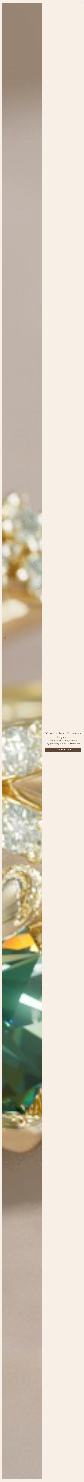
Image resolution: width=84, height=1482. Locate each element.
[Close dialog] (82, 2)
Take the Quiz (63, 750)
